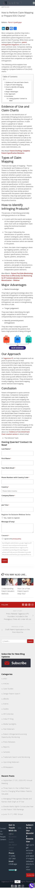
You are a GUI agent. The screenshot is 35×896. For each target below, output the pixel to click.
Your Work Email (8, 468)
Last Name (6, 449)
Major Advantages (12, 92)
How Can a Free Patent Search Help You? (24, 591)
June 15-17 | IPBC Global (13, 814)
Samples (6, 752)
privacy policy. (16, 539)
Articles (5, 7)
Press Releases (9, 742)
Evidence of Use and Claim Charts (17, 82)
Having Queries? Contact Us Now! (18, 100)
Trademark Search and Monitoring (16, 757)
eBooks (6, 699)
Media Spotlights (9, 724)
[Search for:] (14, 641)
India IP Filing (8, 719)
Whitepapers (8, 767)
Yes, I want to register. (12, 518)
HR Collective (8, 714)
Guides (6, 709)
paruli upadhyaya (14, 22)
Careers (3, 839)
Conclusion (9, 96)
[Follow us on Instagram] (32, 605)
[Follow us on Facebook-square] (23, 605)
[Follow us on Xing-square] (26, 605)
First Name (6, 458)
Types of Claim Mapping (14, 85)
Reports (6, 747)
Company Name (8, 495)
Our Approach (10, 94)
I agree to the (12, 539)
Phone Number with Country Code (15, 477)
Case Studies (8, 688)
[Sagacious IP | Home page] (15, 2)
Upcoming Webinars (11, 762)
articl (5, 678)
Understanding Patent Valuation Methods (7, 591)
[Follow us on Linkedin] (29, 605)
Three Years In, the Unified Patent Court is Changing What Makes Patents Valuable (16, 791)
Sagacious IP (8, 358)
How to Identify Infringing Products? (15, 88)
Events (5, 704)
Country (5, 487)
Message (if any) (7, 522)
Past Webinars (8, 729)
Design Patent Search (11, 693)
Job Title (5, 505)
